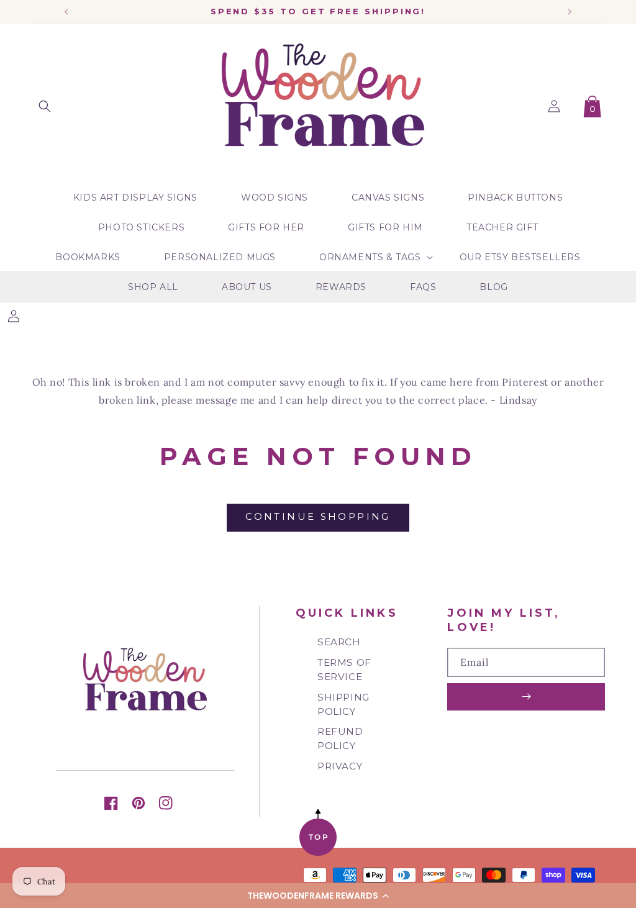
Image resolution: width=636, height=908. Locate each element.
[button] (318, 895)
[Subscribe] (526, 697)
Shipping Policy (343, 704)
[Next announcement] (569, 12)
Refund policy (340, 738)
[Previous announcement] (66, 12)
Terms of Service (344, 669)
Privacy (339, 766)
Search (339, 642)
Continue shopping (317, 516)
